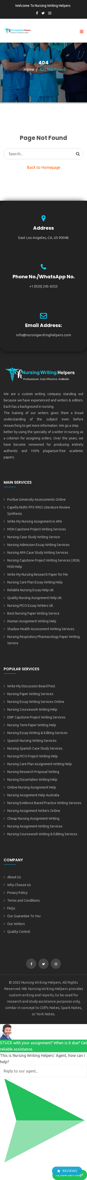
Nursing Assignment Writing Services (35, 826)
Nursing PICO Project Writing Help (32, 756)
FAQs (11, 908)
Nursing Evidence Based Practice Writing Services (44, 803)
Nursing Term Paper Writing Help (31, 725)
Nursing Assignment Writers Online (33, 811)
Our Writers (16, 924)
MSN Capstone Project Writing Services (36, 529)
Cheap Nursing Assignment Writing (33, 818)
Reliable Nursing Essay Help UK (30, 590)
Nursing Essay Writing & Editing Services (37, 733)
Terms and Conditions (23, 900)
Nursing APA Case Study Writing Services (37, 552)
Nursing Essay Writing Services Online (35, 702)
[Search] (77, 153)
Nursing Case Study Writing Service (33, 537)
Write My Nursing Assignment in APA (34, 521)
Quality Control (18, 932)
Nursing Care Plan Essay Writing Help (35, 582)
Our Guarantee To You (24, 916)
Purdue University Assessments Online (36, 499)
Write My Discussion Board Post (31, 686)
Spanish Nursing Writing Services (32, 741)
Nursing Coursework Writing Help (32, 709)
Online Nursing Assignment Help (31, 787)
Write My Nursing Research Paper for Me (37, 574)
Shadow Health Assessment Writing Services (40, 629)
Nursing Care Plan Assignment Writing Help (39, 764)
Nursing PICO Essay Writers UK (30, 606)
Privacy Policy (17, 893)
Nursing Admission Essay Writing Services (38, 545)
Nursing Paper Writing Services (30, 694)
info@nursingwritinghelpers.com (43, 335)
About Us (14, 877)
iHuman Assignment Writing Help (31, 621)
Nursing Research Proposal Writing (33, 772)
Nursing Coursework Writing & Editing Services (42, 834)
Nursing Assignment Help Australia (33, 795)
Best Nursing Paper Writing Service (33, 613)
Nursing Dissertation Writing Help (32, 779)
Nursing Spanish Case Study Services (35, 748)
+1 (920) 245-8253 (43, 286)
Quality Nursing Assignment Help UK (34, 598)
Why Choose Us (19, 885)
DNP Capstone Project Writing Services (36, 717)
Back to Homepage (43, 167)
